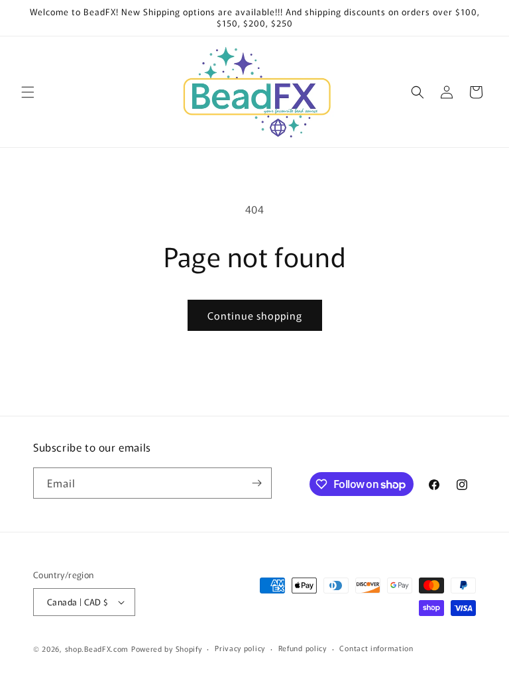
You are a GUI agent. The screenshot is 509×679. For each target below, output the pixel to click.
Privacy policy (240, 648)
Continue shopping (254, 315)
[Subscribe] (256, 483)
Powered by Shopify (166, 648)
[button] (27, 92)
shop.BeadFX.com (97, 648)
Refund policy (302, 648)
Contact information (376, 648)
